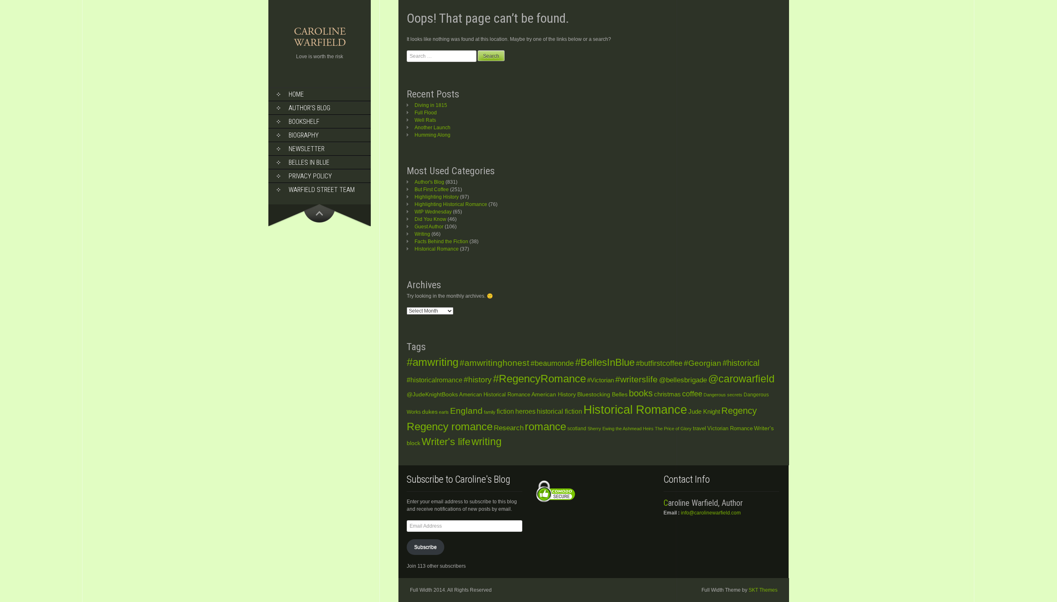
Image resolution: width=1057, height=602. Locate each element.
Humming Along (432, 135)
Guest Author (429, 227)
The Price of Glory (673, 428)
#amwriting (432, 362)
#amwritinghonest (494, 362)
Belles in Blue (309, 162)
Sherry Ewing (601, 428)
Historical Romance (437, 249)
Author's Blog (429, 182)
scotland (576, 428)
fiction (505, 411)
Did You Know (430, 219)
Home (296, 94)
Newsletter (307, 149)
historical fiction (559, 411)
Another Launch (432, 127)
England (466, 410)
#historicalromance (434, 380)
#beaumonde (552, 363)
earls (444, 412)
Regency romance (450, 426)
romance (545, 426)
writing (487, 441)
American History (553, 394)
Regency (739, 410)
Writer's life (446, 441)
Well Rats (425, 120)
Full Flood (426, 113)
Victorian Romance (730, 428)
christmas (667, 394)
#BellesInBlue (605, 362)
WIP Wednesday (433, 212)
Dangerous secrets (723, 394)
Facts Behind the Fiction (441, 241)
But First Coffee (432, 189)
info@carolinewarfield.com (711, 513)
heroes (525, 411)
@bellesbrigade (683, 380)
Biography (304, 135)
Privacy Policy (310, 176)
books (641, 393)
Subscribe (425, 547)
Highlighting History (437, 197)
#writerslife (636, 379)
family (489, 412)
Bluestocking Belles (602, 394)
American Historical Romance (494, 394)
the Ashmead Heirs (635, 428)
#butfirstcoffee (659, 363)
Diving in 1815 (431, 105)
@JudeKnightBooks (432, 394)
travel (699, 428)
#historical (741, 362)
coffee (692, 394)
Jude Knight (704, 411)
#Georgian (702, 363)
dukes (430, 412)
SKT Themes (763, 590)
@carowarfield (741, 378)
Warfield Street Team (322, 190)
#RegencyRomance (539, 378)
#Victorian (600, 380)
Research (509, 428)
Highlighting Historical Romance (451, 204)
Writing (422, 234)
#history (478, 379)
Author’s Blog (309, 108)
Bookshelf (304, 122)
